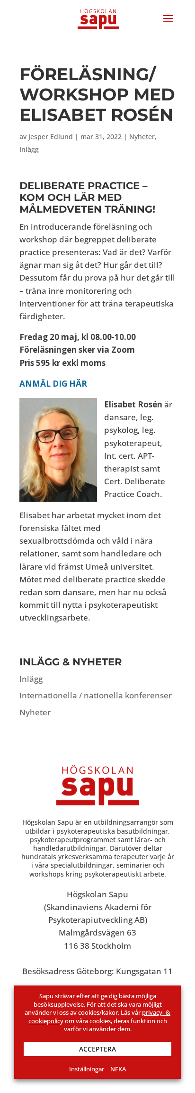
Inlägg (29, 149)
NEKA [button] (118, 1069)
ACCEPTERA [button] (97, 1048)
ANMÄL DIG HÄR (53, 383)
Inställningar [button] (86, 1069)
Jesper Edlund (50, 136)
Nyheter (142, 136)
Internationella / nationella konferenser (95, 695)
